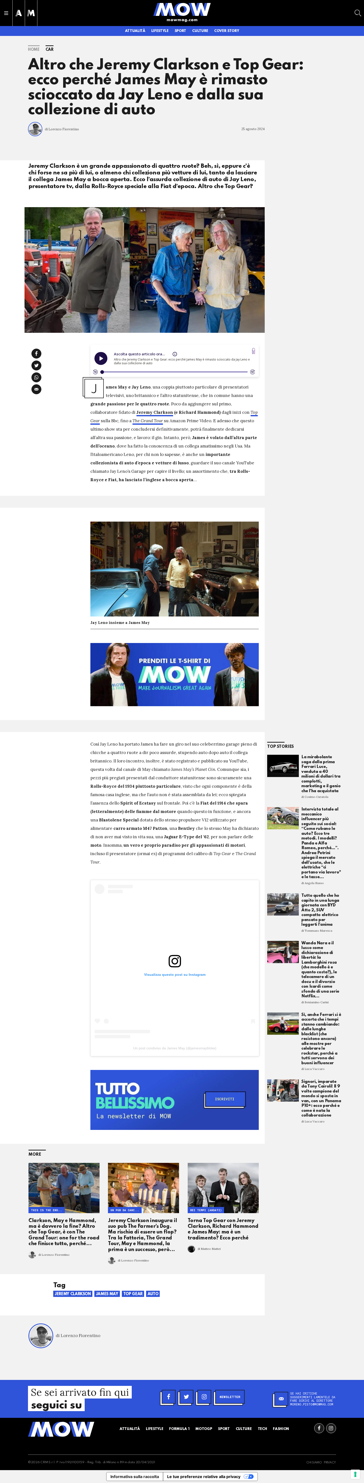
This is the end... (46, 1210)
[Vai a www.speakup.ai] (253, 351)
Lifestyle (160, 31)
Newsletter (230, 1397)
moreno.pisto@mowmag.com (311, 1404)
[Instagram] (204, 1397)
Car (49, 50)
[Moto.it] (31, 13)
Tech (262, 1429)
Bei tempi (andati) (206, 1210)
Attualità (135, 31)
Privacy (330, 1462)
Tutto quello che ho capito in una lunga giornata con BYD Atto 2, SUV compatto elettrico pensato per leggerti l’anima (320, 910)
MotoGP (203, 1429)
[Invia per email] (36, 389)
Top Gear (133, 1294)
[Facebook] (169, 1397)
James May (107, 1294)
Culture (200, 31)
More (34, 1154)
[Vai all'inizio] (61, 1429)
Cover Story (226, 31)
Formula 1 (179, 1429)
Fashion (281, 1429)
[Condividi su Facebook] (36, 354)
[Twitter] (186, 1397)
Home (34, 50)
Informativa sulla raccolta (134, 1476)
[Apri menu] (6, 13)
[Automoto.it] (18, 13)
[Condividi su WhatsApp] (36, 377)
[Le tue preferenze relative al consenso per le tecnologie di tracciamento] (355, 1474)
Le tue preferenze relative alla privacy (203, 1476)
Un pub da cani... (124, 1210)
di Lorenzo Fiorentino (62, 129)
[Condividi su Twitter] (36, 365)
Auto (153, 1294)
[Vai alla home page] (182, 9)
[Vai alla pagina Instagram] (331, 1428)
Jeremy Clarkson (154, 412)
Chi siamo (314, 1462)
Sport (180, 31)
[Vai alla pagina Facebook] (319, 1428)
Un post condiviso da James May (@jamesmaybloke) (174, 1048)
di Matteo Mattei (209, 1249)
